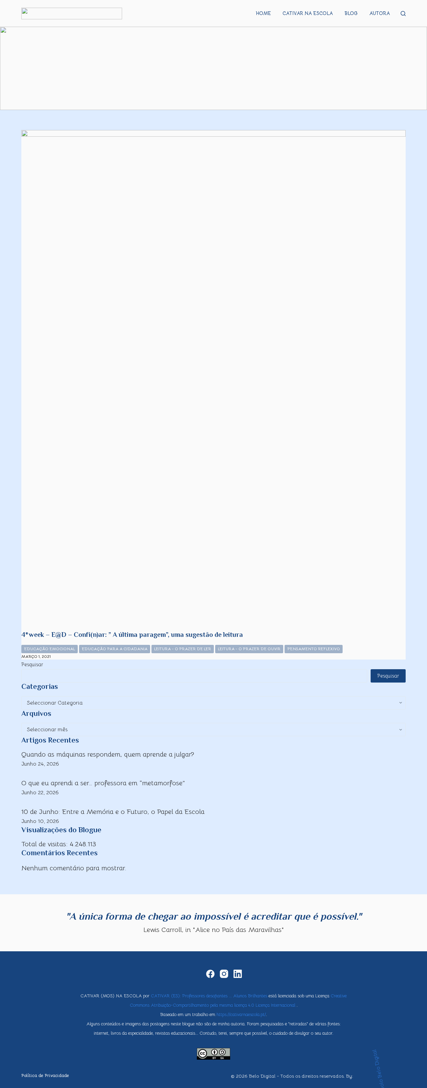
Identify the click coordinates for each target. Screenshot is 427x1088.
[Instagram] (224, 974)
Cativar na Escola (308, 13)
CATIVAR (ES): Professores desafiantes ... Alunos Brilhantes (209, 996)
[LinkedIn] (238, 974)
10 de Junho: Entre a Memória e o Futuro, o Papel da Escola (112, 812)
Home (263, 13)
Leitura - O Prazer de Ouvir (249, 648)
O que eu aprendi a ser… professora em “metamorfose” (103, 783)
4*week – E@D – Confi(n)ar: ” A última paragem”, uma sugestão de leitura (132, 634)
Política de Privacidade (45, 1075)
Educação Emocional (49, 648)
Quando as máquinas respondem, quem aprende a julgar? (107, 754)
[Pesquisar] (403, 13)
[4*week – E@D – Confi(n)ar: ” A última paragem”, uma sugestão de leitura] (213, 380)
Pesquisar (32, 664)
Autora (379, 13)
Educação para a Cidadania (114, 648)
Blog (351, 13)
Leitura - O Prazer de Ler (182, 648)
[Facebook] (210, 974)
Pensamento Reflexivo (313, 648)
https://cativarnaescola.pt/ (241, 1014)
